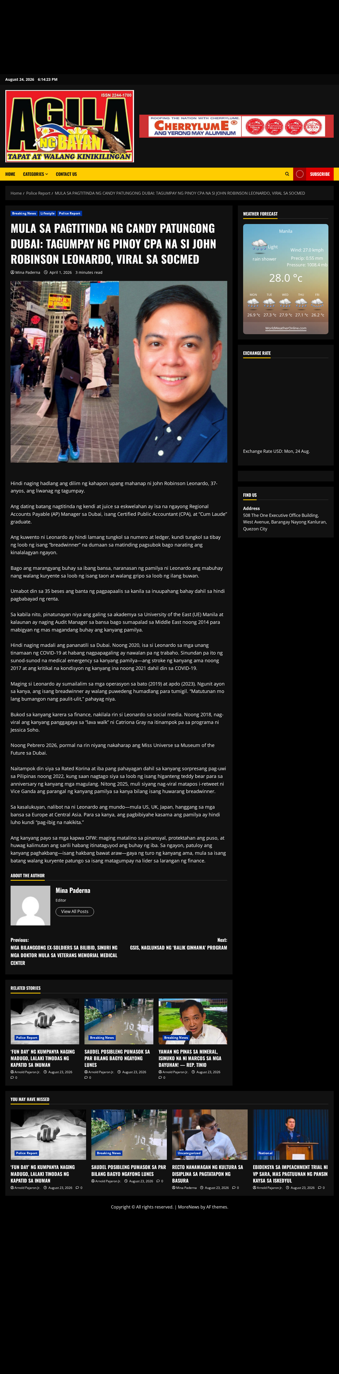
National (265, 1153)
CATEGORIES (33, 174)
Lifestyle (48, 213)
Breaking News (24, 213)
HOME (10, 174)
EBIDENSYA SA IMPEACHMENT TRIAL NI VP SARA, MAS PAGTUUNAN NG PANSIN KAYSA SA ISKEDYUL (290, 1173)
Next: (178, 943)
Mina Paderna (27, 272)
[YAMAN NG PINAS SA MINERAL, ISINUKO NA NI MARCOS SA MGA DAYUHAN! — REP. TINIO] (193, 1021)
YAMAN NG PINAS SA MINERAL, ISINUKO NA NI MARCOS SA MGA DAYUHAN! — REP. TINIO (190, 1058)
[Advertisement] (159, 37)
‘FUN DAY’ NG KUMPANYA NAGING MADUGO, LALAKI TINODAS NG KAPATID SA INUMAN (43, 1058)
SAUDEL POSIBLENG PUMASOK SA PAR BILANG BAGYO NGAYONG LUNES (117, 1058)
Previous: (64, 951)
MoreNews (188, 1207)
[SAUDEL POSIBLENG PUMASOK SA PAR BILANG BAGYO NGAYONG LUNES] (118, 1021)
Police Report (69, 213)
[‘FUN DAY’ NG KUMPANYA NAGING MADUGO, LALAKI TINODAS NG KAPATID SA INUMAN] (45, 1021)
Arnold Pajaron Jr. (27, 1072)
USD (277, 451)
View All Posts (74, 911)
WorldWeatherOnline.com (285, 328)
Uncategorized (189, 1153)
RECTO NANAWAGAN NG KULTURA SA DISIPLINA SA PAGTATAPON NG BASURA (207, 1173)
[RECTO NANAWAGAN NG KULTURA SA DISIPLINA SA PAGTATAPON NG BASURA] (210, 1134)
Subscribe (320, 174)
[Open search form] (287, 174)
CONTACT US (66, 174)
